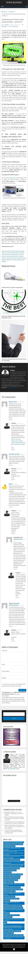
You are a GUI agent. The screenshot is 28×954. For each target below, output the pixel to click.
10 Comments (14, 26)
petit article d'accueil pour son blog (13, 908)
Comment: (4, 650)
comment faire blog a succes (11, 859)
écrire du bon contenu (17, 256)
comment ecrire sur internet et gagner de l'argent (12, 857)
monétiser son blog (9, 906)
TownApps (7, 822)
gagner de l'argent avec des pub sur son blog (13, 884)
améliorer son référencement (11, 842)
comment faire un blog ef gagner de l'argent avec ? (13, 862)
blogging (6, 846)
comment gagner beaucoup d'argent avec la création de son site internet (13, 865)
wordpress (20, 935)
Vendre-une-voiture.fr (14, 178)
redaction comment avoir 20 (11, 915)
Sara (5, 812)
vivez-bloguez (8, 931)
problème (6, 913)
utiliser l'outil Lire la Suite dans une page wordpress (13, 928)
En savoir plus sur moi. (13, 387)
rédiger (3, 259)
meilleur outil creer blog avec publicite (11, 903)
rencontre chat (17, 539)
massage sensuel (14, 454)
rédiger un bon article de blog (13, 259)
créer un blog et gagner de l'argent (13, 874)
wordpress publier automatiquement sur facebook (13, 937)
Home (5, 11)
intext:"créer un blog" (9, 896)
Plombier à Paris (15, 825)
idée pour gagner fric (9, 891)
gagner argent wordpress (10, 880)
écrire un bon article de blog (18, 258)
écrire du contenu (6, 258)
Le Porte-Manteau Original (11, 830)
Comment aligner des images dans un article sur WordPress (14, 822)
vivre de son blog (8, 933)
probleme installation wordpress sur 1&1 (13, 910)
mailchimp (6, 900)
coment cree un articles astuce (10, 254)
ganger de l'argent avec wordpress (13, 889)
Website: (4, 678)
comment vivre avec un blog (11, 868)
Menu (2, 6)
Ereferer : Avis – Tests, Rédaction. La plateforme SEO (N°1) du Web (13, 814)
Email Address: (5, 671)
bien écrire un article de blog (12, 251)
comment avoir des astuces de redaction (12, 848)
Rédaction (11, 11)
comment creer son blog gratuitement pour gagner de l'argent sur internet (13, 853)
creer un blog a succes (10, 870)
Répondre (11, 419)
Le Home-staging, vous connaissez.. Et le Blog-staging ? (14, 827)
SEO (5, 922)
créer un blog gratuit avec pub (12, 876)
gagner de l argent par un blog (12, 887)
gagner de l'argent (9, 882)
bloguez (12, 846)
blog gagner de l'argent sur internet (13, 844)
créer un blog (7, 872)
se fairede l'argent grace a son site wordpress (13, 919)
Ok (14, 949)
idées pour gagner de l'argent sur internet (12, 894)
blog (22, 842)
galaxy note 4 (13, 401)
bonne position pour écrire (17, 253)
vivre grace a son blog (10, 935)
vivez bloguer (16, 931)
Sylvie (10, 484)
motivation (19, 906)
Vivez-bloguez (14, 2)
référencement (8, 917)
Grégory (7, 24)
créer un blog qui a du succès (11, 878)
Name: (3, 664)
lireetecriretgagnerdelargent (11, 898)
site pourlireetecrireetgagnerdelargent (13, 925)
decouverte (18, 817)
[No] (26, 947)
